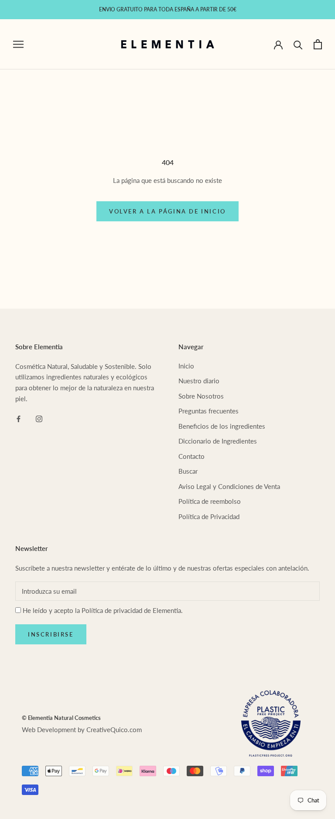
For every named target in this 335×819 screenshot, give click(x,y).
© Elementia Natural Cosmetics (61, 717)
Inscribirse (51, 634)
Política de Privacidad (208, 516)
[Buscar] (298, 44)
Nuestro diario (198, 381)
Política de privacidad (112, 610)
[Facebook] (18, 418)
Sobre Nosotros (201, 396)
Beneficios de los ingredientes (221, 426)
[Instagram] (39, 418)
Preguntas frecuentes (208, 411)
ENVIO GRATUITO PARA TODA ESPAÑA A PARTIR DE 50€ (167, 9)
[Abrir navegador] (18, 44)
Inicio (186, 366)
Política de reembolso (209, 501)
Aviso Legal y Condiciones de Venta (229, 486)
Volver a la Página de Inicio (167, 211)
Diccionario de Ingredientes (217, 441)
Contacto (191, 456)
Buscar (188, 471)
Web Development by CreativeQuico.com (82, 729)
